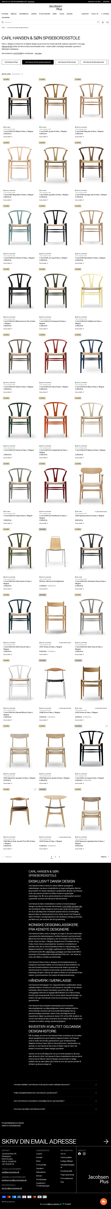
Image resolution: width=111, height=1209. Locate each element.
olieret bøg (50, 952)
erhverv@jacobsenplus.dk (12, 1188)
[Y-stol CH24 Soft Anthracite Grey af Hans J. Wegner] (91, 551)
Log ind (39, 1154)
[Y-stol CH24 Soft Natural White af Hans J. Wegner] (20, 682)
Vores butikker (66, 1157)
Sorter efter (6, 74)
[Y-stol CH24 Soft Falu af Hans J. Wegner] (55, 356)
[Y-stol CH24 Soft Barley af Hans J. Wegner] (91, 419)
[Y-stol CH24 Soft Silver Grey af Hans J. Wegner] (91, 616)
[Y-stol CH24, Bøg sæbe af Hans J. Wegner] (20, 164)
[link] (26, 856)
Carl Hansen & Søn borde (67, 62)
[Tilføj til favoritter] (106, 726)
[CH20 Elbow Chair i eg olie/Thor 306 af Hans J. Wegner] (20, 811)
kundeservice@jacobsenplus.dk (14, 1180)
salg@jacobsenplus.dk (10, 1172)
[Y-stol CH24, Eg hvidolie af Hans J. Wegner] (91, 227)
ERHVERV (106, 1)
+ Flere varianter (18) (101, 511)
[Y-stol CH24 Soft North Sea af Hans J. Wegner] (20, 616)
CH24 (50, 949)
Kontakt (39, 1157)
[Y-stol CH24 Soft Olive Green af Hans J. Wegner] (20, 551)
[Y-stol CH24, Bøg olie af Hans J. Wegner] (91, 101)
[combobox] (28, 22)
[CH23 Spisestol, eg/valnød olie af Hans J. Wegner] (91, 811)
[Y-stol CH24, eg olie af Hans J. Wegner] (55, 101)
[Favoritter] (98, 22)
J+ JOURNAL (105, 14)
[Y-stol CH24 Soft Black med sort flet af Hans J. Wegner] (20, 291)
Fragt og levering (67, 1175)
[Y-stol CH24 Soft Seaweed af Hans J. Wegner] (55, 291)
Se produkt (7, 136)
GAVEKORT (85, 14)
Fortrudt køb (41, 1165)
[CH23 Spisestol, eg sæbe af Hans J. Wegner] (20, 747)
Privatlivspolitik (66, 1171)
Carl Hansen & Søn (11, 62)
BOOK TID (95, 14)
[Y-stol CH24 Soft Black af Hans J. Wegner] (20, 101)
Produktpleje (41, 1179)
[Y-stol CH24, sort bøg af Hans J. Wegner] (91, 747)
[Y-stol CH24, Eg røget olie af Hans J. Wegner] (91, 164)
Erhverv (39, 1176)
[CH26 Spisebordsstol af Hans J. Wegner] (91, 485)
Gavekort (40, 1168)
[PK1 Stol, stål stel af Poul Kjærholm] (55, 551)
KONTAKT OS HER (94, 1)
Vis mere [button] (38, 53)
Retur (38, 1161)
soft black (59, 952)
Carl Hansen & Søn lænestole (93, 62)
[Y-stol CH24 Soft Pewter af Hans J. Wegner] (20, 227)
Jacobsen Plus (10, 1201)
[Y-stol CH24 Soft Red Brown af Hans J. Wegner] (55, 485)
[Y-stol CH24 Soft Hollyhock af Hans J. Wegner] (91, 291)
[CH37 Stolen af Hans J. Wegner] (55, 616)
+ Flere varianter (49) (65, 837)
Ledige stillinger (67, 1161)
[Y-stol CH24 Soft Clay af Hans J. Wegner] (20, 485)
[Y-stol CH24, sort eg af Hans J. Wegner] (55, 227)
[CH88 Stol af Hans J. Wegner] (55, 682)
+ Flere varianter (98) (65, 708)
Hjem (3, 27)
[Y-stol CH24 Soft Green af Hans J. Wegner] (20, 419)
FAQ (62, 1182)
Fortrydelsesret (67, 1178)
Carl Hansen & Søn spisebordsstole (17, 27)
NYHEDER (5, 14)
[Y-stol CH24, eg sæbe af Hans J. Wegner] (55, 164)
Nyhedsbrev (41, 1172)
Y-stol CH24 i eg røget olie (72, 906)
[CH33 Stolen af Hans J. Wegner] (55, 811)
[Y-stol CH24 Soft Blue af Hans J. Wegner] (91, 356)
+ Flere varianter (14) (65, 642)
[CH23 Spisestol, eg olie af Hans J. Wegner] (55, 747)
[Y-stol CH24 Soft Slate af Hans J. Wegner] (20, 356)
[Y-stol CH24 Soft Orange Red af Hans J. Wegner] (55, 419)
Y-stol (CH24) (17, 53)
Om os (63, 1154)
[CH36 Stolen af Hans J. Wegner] (91, 682)
